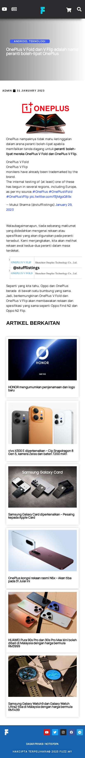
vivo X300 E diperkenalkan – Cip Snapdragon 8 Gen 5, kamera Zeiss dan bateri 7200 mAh (40, 452)
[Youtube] (47, 732)
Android (20, 41)
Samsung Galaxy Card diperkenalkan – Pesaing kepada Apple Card (41, 516)
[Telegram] (80, 732)
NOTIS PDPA (52, 744)
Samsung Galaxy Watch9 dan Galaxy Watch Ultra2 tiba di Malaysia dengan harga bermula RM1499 (40, 706)
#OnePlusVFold (60, 191)
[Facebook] (71, 732)
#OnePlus (40, 191)
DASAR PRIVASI (34, 744)
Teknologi (37, 41)
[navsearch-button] (79, 10)
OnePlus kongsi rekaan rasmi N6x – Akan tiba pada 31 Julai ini (39, 579)
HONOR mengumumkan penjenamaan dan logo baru (41, 388)
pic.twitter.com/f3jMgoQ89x (50, 196)
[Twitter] (55, 732)
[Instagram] (63, 732)
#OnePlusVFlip (17, 196)
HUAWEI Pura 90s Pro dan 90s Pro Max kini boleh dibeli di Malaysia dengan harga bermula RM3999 (42, 643)
